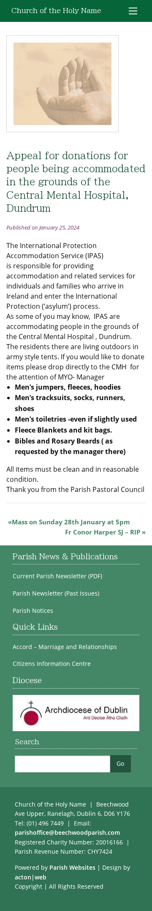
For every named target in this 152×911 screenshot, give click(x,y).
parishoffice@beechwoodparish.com (67, 832)
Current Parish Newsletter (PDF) (57, 576)
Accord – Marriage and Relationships (65, 647)
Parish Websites (72, 867)
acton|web (30, 877)
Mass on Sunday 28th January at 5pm (71, 522)
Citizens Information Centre (52, 664)
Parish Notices (33, 611)
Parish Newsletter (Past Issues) (56, 593)
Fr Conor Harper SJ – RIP (102, 532)
